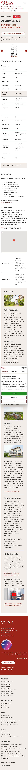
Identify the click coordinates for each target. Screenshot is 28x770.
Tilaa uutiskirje (5, 765)
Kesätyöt (3, 705)
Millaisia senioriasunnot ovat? (9, 746)
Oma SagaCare (7, 662)
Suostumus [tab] (5, 371)
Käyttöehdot (4, 732)
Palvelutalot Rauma (6, 691)
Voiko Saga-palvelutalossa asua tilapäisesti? (13, 749)
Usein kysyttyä (5, 741)
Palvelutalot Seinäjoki (7, 693)
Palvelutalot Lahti (6, 686)
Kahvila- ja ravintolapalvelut (9, 722)
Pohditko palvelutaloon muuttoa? (10, 751)
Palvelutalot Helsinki (7, 681)
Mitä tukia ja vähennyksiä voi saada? (11, 753)
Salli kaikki (14, 393)
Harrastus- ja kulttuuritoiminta (9, 724)
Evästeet (3, 729)
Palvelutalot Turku (6, 684)
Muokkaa (13, 397)
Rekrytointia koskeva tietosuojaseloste (12, 737)
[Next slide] (26, 51)
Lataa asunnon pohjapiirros (10, 165)
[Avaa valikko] (25, 3)
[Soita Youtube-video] (14, 594)
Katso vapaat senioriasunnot (12, 491)
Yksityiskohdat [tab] (14, 371)
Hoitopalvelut (5, 715)
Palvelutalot (10, 7)
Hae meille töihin (6, 703)
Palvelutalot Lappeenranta (8, 689)
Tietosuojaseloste (6, 734)
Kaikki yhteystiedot (7, 636)
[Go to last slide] (2, 51)
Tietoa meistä (5, 708)
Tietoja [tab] (23, 371)
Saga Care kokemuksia (8, 762)
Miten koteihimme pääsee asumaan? (11, 744)
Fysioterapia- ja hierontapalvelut (10, 720)
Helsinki (18, 7)
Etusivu (3, 7)
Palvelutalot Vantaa (6, 696)
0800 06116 (22, 658)
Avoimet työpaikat (6, 700)
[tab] (11, 56)
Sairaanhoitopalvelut (7, 717)
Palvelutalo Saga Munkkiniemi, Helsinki (12, 9)
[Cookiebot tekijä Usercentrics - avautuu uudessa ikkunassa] (21, 368)
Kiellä (14, 401)
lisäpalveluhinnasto (6, 202)
